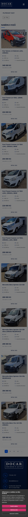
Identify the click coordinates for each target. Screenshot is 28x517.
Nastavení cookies (14, 513)
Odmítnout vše (14, 510)
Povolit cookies (14, 506)
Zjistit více (4, 502)
